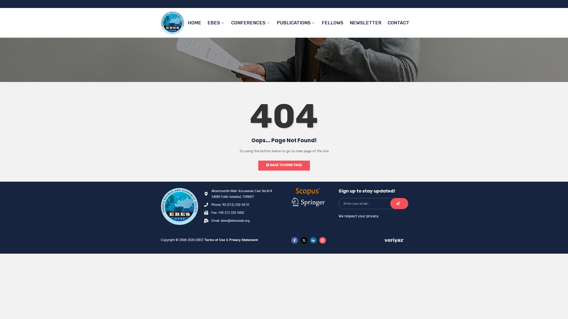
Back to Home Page (285, 165)
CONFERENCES (248, 22)
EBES (213, 22)
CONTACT (398, 22)
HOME (194, 22)
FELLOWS (332, 22)
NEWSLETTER (365, 22)
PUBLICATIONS (294, 22)
